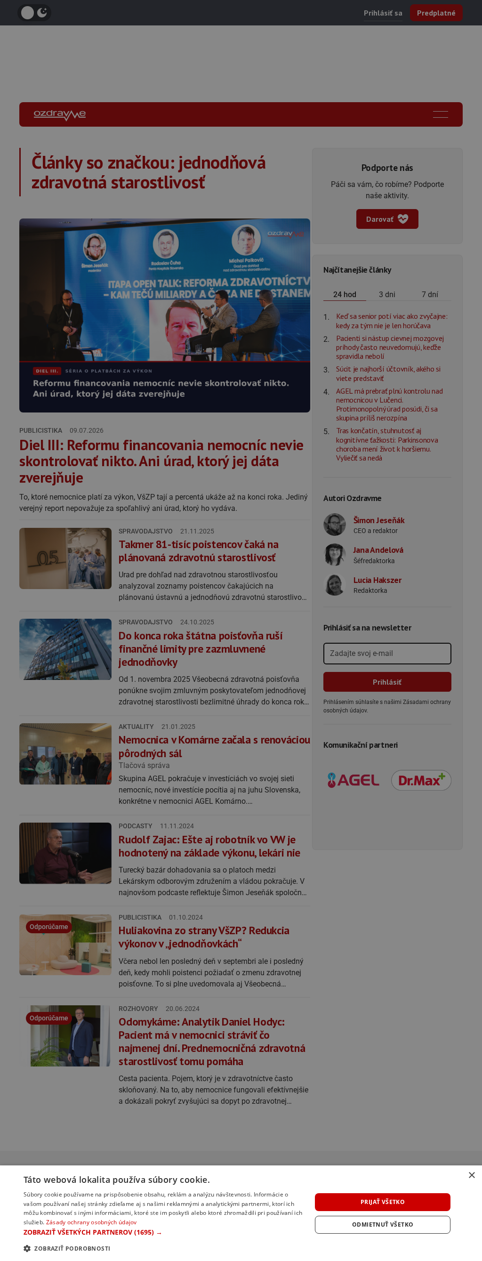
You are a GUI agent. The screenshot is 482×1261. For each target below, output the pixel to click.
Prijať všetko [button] (383, 1202)
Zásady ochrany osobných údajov (91, 1222)
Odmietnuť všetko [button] (382, 1225)
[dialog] (241, 1213)
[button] (163, 1232)
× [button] (471, 1175)
